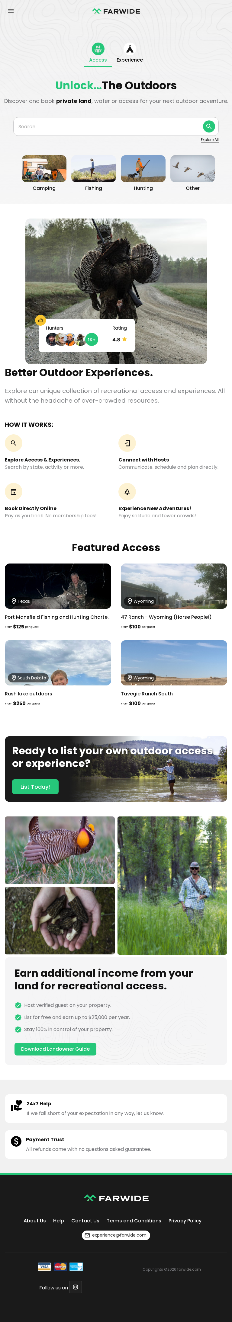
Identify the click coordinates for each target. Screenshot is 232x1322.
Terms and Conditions (134, 1220)
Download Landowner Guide (55, 1049)
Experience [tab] (130, 59)
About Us (35, 1220)
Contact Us (85, 1220)
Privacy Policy (185, 1220)
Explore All (210, 139)
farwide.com (189, 1269)
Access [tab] (98, 59)
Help (58, 1220)
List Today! (35, 786)
